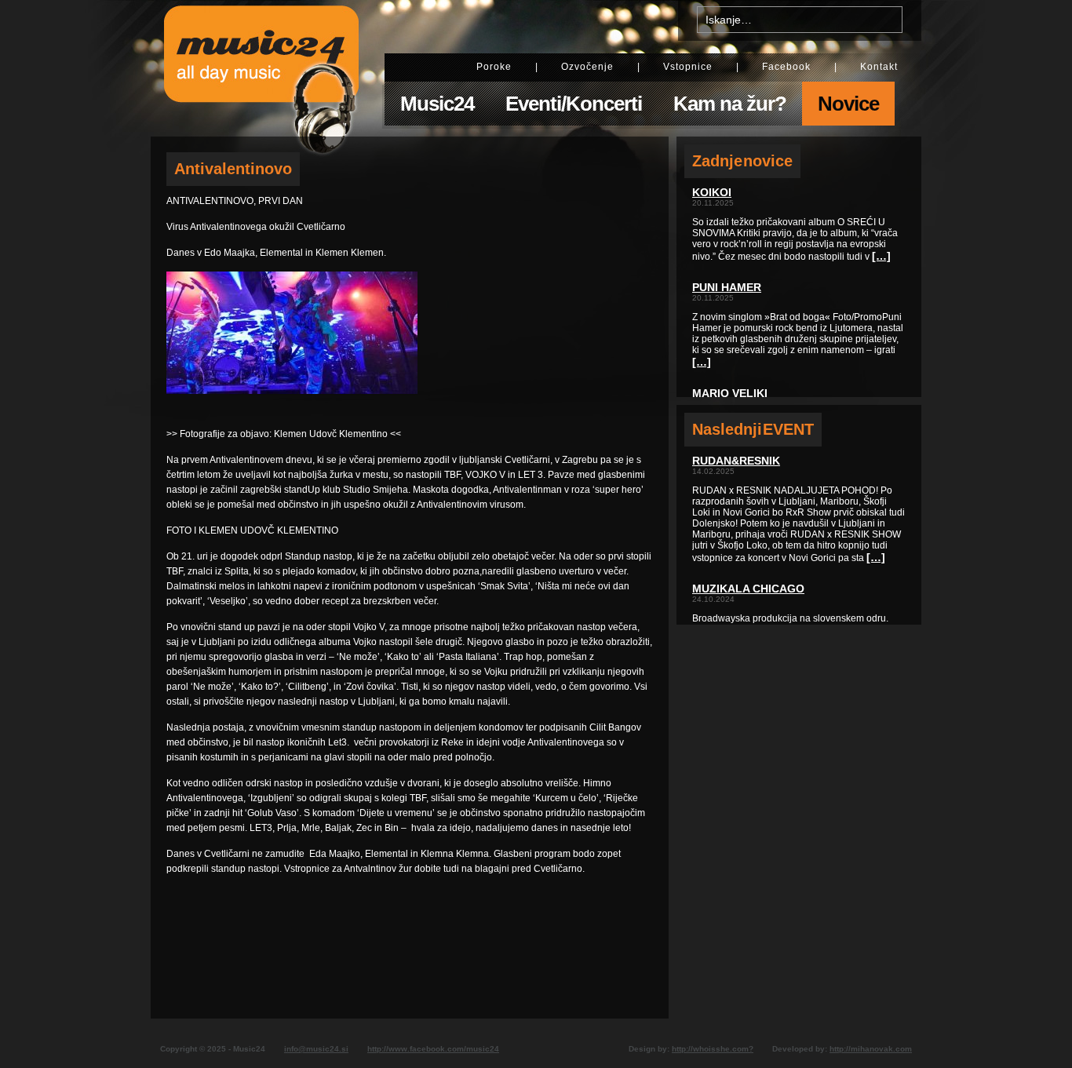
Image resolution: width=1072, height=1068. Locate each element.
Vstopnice (688, 66)
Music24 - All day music (261, 68)
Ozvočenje (587, 66)
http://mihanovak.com (871, 1048)
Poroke (494, 66)
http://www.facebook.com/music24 (433, 1048)
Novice (848, 103)
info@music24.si (316, 1048)
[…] (881, 256)
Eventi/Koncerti (573, 103)
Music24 (437, 103)
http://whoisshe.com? (712, 1048)
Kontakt (879, 66)
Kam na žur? (729, 103)
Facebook (786, 66)
